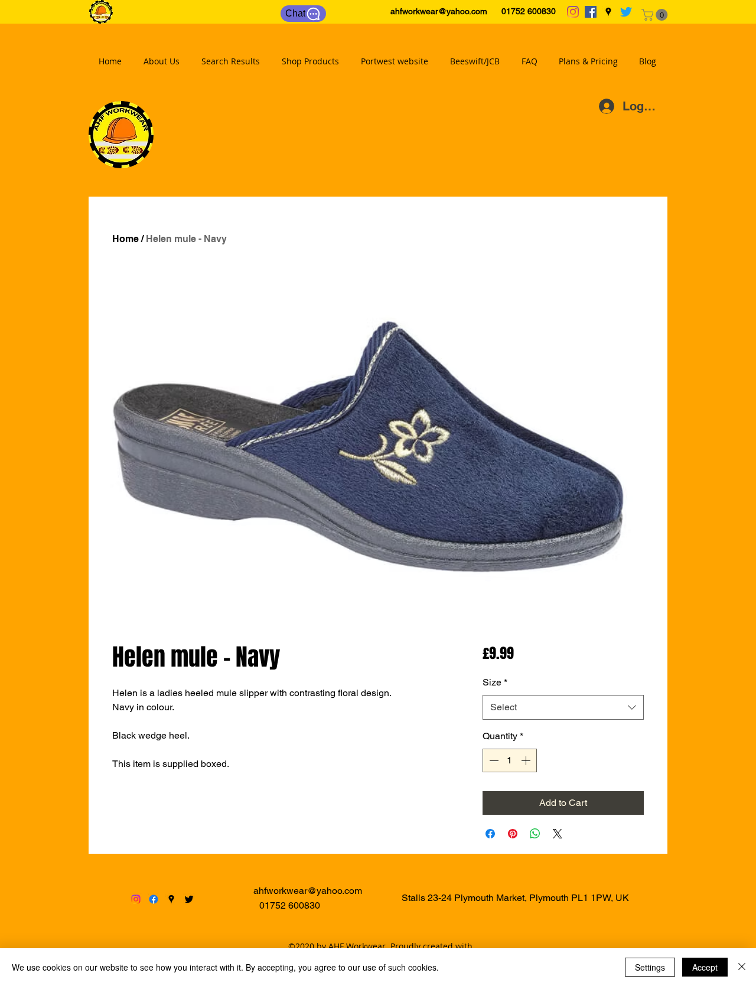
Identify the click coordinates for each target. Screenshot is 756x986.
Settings (650, 967)
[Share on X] (557, 834)
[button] (655, 15)
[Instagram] (573, 12)
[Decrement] (492, 760)
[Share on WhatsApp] (535, 834)
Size (495, 682)
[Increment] (527, 760)
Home (125, 238)
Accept (705, 967)
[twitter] (626, 12)
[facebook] (591, 12)
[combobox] (563, 707)
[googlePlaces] (608, 12)
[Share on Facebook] (490, 834)
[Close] (742, 967)
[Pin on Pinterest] (513, 834)
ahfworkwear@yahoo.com (438, 11)
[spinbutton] (510, 760)
